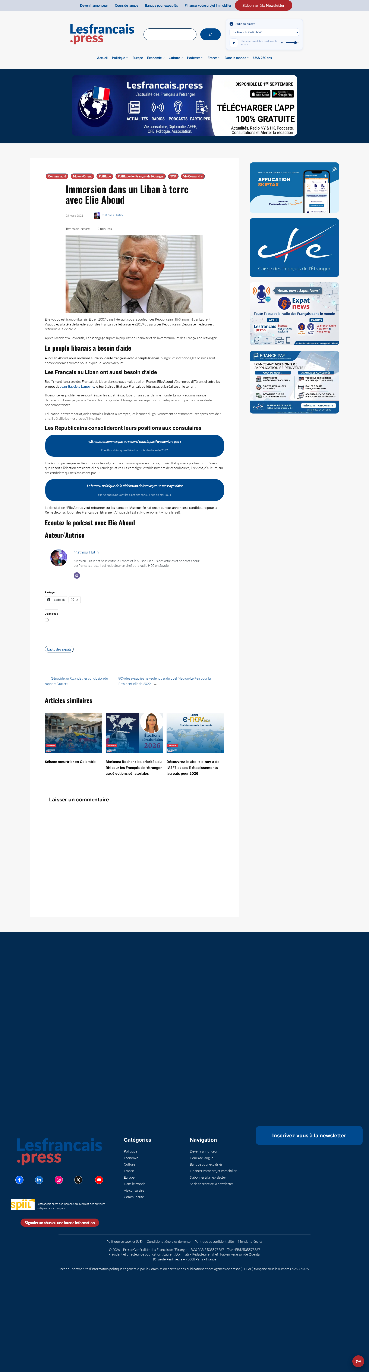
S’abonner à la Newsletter (264, 5)
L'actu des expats (59, 649)
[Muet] (282, 42)
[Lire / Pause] (234, 42)
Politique (105, 176)
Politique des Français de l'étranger (140, 176)
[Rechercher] (210, 34)
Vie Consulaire (193, 176)
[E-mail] (77, 575)
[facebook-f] (19, 1180)
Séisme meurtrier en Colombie (70, 762)
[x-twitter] (78, 1180)
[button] (358, 1361)
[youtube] (99, 1180)
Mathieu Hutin (112, 215)
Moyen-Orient (82, 176)
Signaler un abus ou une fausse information (60, 1222)
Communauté (57, 176)
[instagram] (59, 1180)
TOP (173, 176)
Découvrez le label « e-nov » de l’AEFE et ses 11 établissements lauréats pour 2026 (193, 768)
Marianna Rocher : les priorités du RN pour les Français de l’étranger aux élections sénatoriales (134, 768)
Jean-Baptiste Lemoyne (77, 386)
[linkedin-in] (39, 1180)
